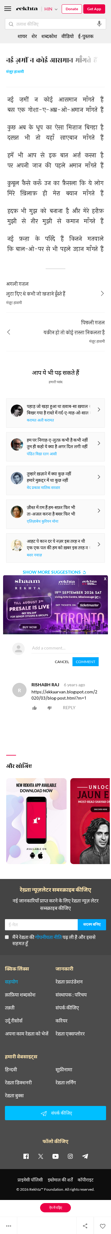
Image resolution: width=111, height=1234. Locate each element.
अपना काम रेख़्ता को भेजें (26, 1033)
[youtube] (55, 1156)
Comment (85, 661)
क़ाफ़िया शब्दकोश (20, 994)
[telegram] (85, 1156)
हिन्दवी (11, 1069)
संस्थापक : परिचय (71, 994)
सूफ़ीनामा (64, 1069)
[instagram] (70, 1156)
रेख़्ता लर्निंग (66, 1082)
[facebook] (26, 1156)
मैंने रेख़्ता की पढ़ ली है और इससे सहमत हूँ (54, 940)
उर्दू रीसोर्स (14, 1020)
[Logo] (27, 9)
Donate (72, 8)
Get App (94, 8)
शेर (34, 36)
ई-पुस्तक (85, 36)
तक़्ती (9, 1007)
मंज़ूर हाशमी (15, 72)
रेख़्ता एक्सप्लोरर (70, 1033)
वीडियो (67, 36)
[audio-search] (99, 24)
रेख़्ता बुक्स (14, 1095)
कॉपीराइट (85, 1179)
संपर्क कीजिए (67, 1007)
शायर (22, 36)
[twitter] (41, 1156)
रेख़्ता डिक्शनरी (18, 1082)
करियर (62, 1020)
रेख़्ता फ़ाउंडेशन (69, 981)
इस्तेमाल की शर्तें (60, 1179)
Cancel (62, 661)
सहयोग (11, 981)
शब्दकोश (49, 36)
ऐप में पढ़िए (55, 1207)
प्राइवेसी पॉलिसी (30, 1179)
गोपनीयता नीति (48, 937)
